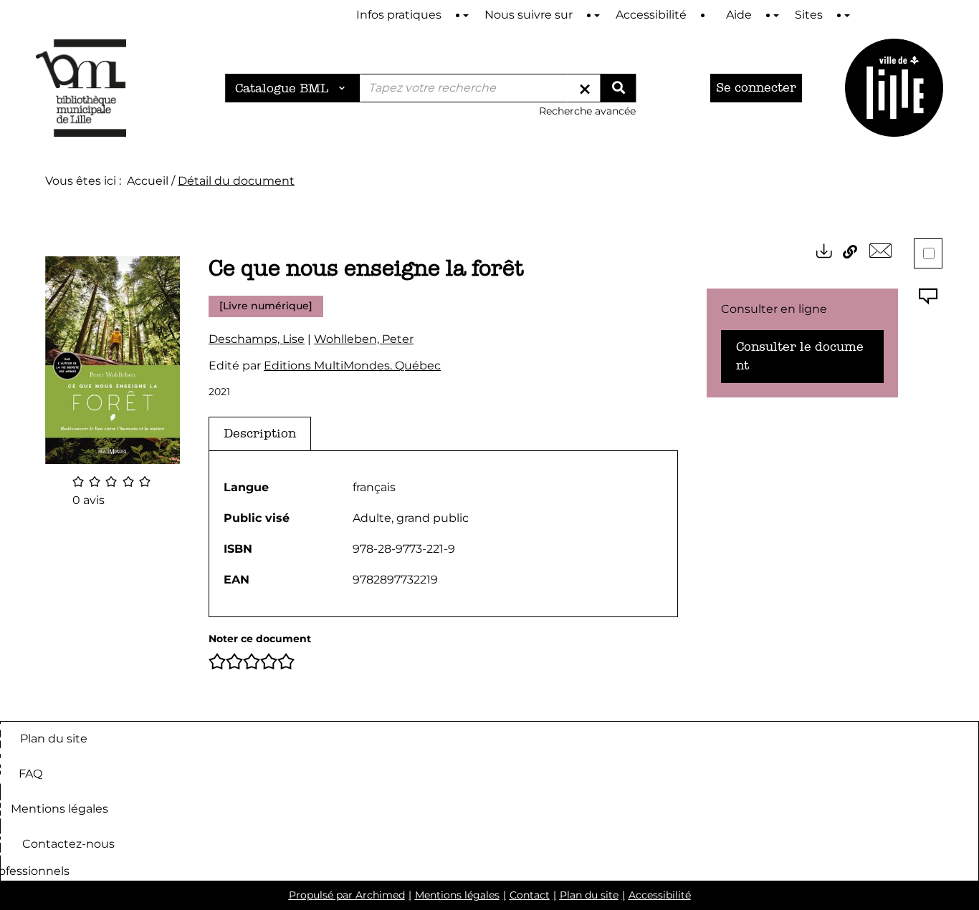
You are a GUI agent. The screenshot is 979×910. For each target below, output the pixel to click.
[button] (112, 359)
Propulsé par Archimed (347, 895)
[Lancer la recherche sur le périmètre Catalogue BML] (618, 88)
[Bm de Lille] (81, 88)
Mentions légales (59, 808)
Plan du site (53, 738)
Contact (530, 895)
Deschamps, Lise (257, 339)
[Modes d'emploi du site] (465, 15)
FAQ (30, 773)
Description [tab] (260, 433)
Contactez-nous (68, 844)
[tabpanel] (443, 534)
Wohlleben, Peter (364, 339)
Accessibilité (660, 895)
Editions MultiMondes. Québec (352, 365)
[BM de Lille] (894, 88)
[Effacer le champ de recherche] (585, 88)
